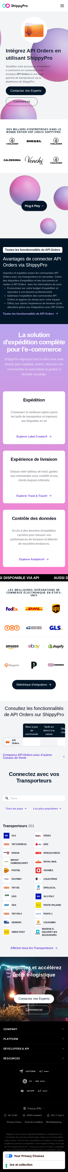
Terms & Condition (33, 1122)
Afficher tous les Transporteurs (32, 948)
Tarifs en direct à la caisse (49, 730)
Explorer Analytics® (31, 559)
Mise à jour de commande (31, 730)
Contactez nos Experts (25, 90)
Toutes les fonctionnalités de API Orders (28, 313)
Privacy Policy (14, 1122)
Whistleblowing (53, 1122)
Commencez (21, 101)
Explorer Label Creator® (32, 436)
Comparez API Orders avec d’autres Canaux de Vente (27, 756)
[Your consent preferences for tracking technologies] (6, 1165)
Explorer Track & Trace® (32, 495)
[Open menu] (62, 5)
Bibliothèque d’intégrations (32, 684)
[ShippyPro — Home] (15, 6)
